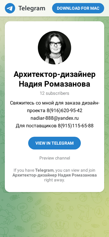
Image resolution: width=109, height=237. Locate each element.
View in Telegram (54, 143)
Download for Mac (78, 8)
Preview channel (54, 158)
